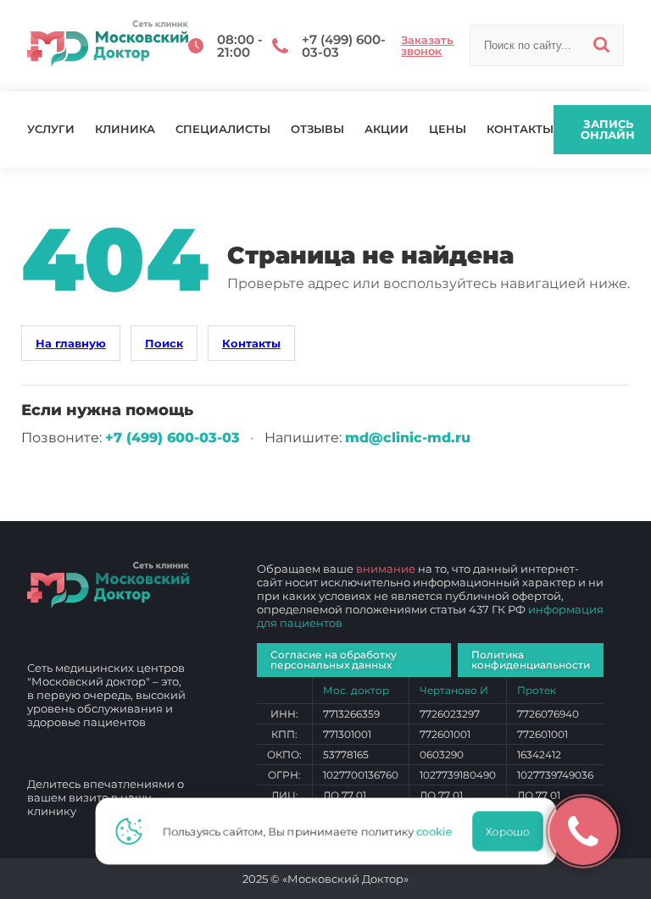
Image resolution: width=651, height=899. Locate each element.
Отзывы (317, 129)
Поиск (164, 343)
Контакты (520, 129)
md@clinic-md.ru (407, 438)
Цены (447, 129)
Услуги (51, 129)
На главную (71, 343)
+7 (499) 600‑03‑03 (172, 438)
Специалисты (222, 129)
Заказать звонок (427, 46)
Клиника (125, 129)
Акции (386, 129)
